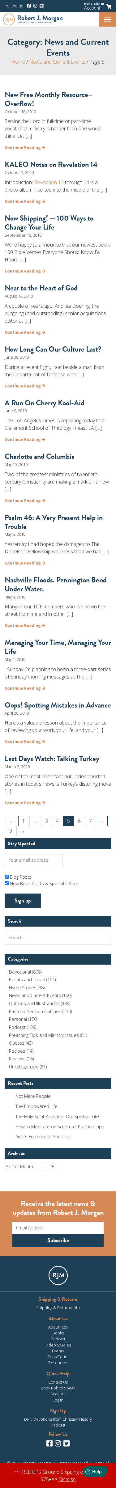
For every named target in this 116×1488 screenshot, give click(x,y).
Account (92, 8)
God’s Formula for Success (42, 1136)
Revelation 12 (49, 182)
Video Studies (58, 1345)
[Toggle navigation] (107, 19)
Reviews (17, 1059)
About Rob (58, 1327)
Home (18, 61)
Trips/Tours (58, 1356)
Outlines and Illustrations (34, 1003)
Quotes (16, 1043)
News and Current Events (57, 61)
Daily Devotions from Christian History (58, 1419)
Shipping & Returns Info (58, 1307)
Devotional (20, 972)
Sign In (99, 4)
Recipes (17, 1051)
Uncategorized (24, 1067)
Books (58, 1333)
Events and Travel (27, 980)
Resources (58, 1362)
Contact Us (58, 1382)
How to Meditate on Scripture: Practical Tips (59, 1127)
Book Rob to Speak (58, 1388)
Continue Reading (23, 147)
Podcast (17, 1027)
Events (58, 1351)
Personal (18, 1019)
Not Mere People (33, 1096)
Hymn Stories (23, 988)
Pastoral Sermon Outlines (35, 1011)
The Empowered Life (36, 1106)
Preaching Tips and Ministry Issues (44, 1035)
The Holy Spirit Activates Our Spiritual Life (57, 1116)
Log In (58, 1400)
